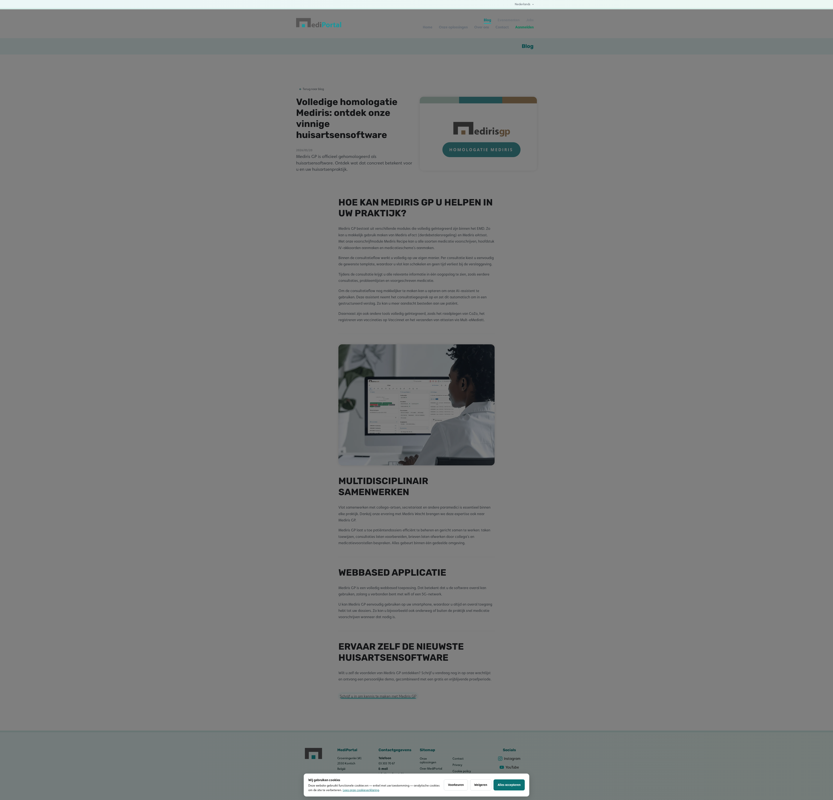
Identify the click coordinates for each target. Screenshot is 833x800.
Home (427, 27)
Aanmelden (524, 27)
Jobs (530, 20)
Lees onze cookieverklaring (361, 790)
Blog (487, 20)
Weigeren (480, 785)
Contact (502, 27)
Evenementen (509, 20)
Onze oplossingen (453, 27)
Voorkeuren (456, 785)
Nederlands (522, 4)
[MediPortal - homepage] (319, 23)
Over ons (481, 27)
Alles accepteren (509, 785)
